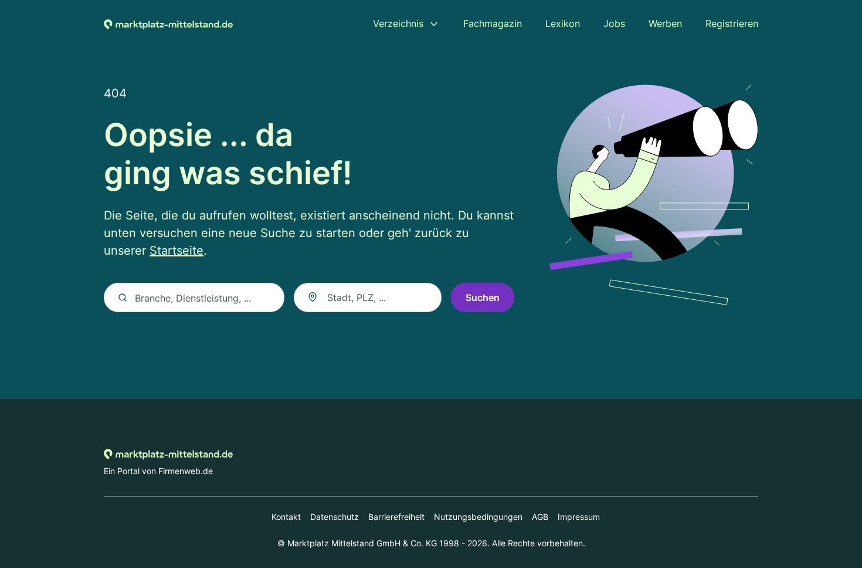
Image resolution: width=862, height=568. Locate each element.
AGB (540, 517)
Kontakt (286, 517)
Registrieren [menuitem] (731, 23)
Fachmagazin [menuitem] (492, 23)
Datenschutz (334, 517)
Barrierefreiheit (396, 517)
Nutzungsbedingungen (478, 517)
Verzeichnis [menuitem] (398, 23)
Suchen (483, 297)
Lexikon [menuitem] (562, 23)
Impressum (579, 517)
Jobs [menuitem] (614, 23)
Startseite (176, 251)
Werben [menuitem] (665, 23)
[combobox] (368, 297)
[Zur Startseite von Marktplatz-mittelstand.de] (168, 23)
